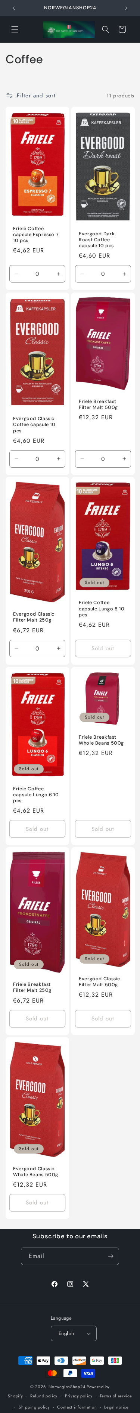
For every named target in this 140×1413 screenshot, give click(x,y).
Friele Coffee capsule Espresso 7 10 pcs (36, 234)
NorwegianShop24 (68, 1387)
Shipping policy (34, 1407)
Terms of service (116, 1396)
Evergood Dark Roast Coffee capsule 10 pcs (97, 240)
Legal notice (116, 1407)
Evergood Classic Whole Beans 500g (35, 1171)
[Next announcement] (126, 8)
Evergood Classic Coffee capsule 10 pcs (34, 424)
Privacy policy (79, 1396)
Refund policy (43, 1396)
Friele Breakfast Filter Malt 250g (32, 987)
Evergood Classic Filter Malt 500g (99, 982)
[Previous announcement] (14, 8)
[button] (15, 29)
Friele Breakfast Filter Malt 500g (98, 404)
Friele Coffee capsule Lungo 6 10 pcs (36, 795)
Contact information (77, 1407)
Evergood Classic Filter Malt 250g (34, 617)
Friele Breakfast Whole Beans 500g (101, 740)
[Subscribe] (110, 1256)
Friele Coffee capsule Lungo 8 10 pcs (101, 609)
